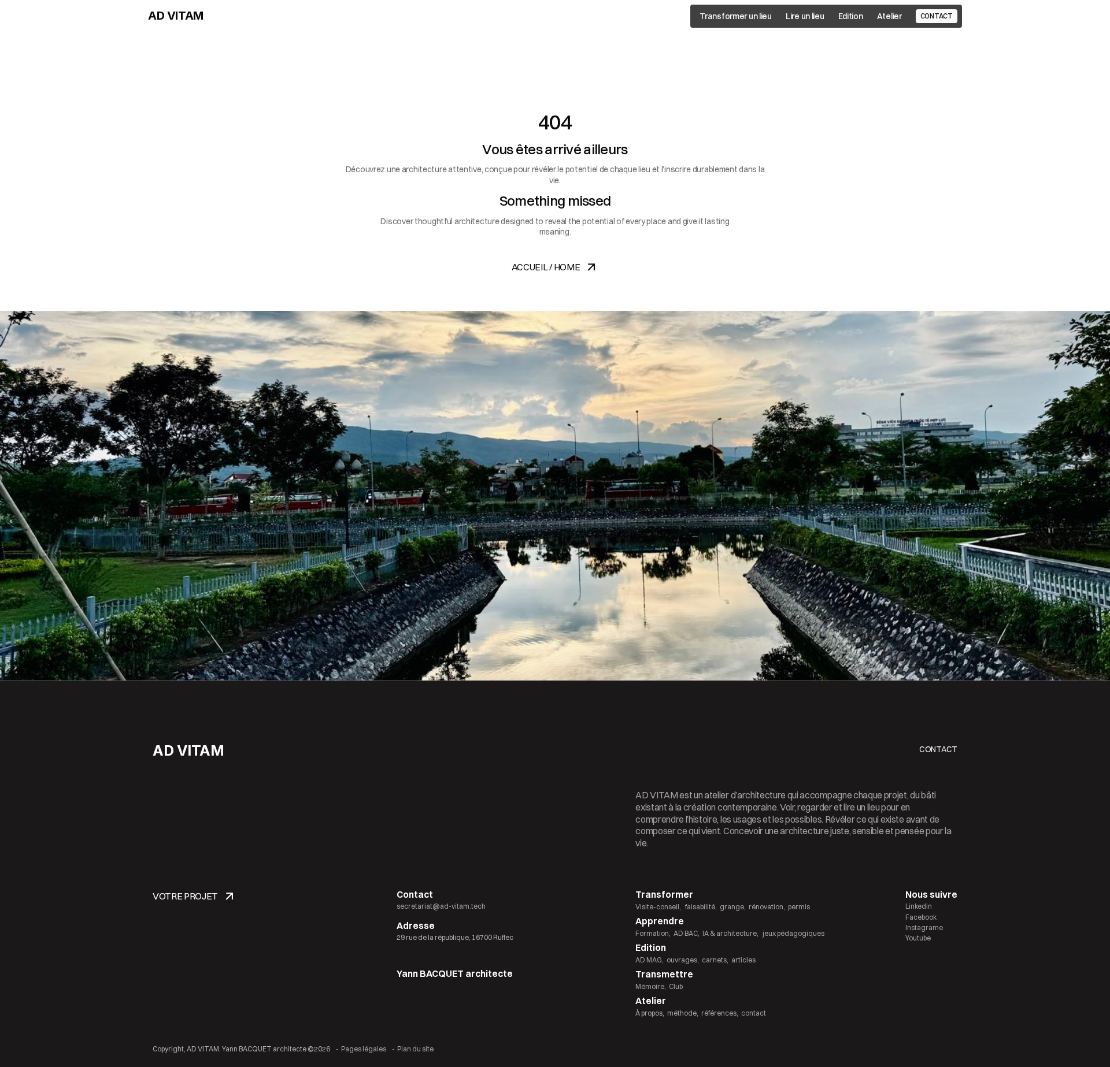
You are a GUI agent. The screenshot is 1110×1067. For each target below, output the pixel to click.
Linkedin (918, 906)
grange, (733, 906)
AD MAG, (649, 960)
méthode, (682, 1013)
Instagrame (924, 927)
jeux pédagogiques (792, 933)
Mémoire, (650, 986)
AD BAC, (687, 933)
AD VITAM (176, 16)
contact (753, 1013)
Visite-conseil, (658, 906)
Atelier (650, 1000)
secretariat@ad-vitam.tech (441, 906)
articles (743, 960)
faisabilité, (700, 906)
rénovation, (767, 906)
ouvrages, (683, 960)
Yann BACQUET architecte (455, 973)
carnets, (715, 960)
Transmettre (664, 974)
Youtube (918, 938)
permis (799, 906)
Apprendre (659, 921)
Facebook (921, 917)
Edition (650, 947)
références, (719, 1013)
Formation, (653, 933)
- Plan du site (413, 1048)
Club (676, 986)
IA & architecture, (730, 933)
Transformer (664, 894)
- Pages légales (361, 1048)
